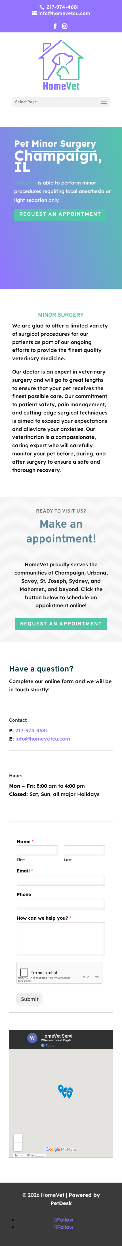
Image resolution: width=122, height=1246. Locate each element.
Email (25, 871)
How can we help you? (44, 918)
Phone (24, 894)
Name (25, 841)
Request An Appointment (60, 214)
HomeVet (25, 183)
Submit (30, 999)
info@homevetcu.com (42, 738)
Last (67, 859)
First (21, 859)
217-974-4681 (62, 7)
